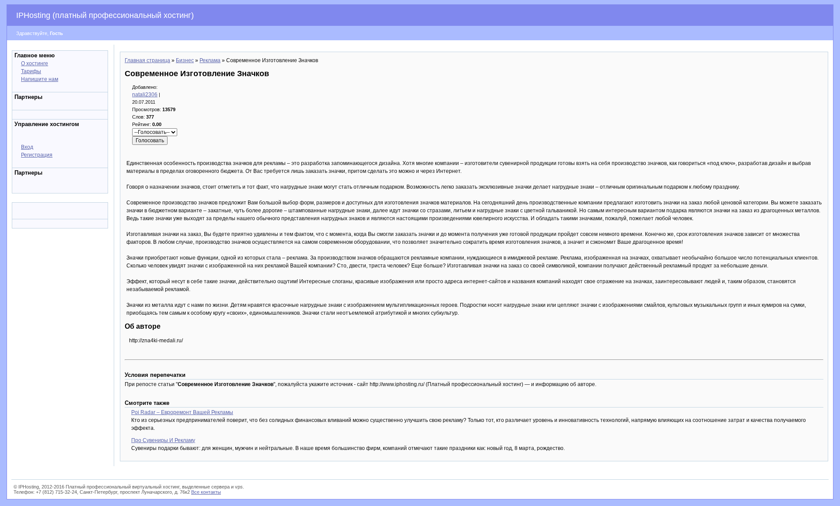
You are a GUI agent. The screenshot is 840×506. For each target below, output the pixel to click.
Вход (27, 147)
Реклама (210, 60)
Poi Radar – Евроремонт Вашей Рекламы (182, 412)
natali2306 (145, 94)
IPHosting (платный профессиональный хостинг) (105, 15)
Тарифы (31, 71)
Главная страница (147, 60)
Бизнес (185, 60)
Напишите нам (39, 79)
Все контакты (206, 492)
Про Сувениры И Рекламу (163, 440)
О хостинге (34, 63)
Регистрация (36, 155)
